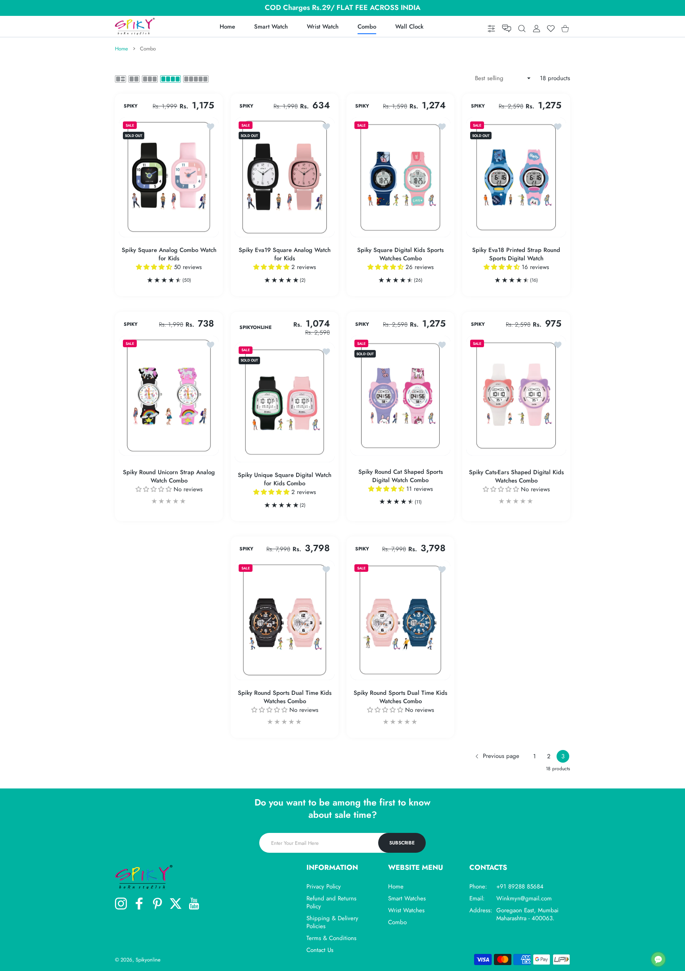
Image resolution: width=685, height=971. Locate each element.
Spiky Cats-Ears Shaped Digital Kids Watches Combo (516, 476)
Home (121, 48)
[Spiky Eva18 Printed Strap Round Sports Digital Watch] (516, 177)
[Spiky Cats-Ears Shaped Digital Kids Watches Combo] (516, 396)
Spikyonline (148, 959)
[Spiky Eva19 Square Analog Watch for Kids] (285, 177)
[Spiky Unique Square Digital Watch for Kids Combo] (285, 402)
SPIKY (131, 106)
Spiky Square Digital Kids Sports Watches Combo (400, 254)
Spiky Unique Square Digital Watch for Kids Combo (284, 479)
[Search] (522, 28)
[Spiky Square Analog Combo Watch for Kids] (169, 177)
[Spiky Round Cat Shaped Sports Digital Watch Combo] (400, 396)
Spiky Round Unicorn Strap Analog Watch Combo (169, 476)
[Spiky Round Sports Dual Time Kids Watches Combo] (285, 620)
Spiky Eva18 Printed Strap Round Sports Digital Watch (516, 254)
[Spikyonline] (135, 26)
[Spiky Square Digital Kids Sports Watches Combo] (400, 177)
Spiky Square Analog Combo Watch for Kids (169, 254)
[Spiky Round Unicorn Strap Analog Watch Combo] (169, 396)
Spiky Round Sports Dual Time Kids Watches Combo (284, 697)
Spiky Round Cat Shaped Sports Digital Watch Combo (400, 476)
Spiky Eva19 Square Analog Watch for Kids (285, 254)
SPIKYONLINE (255, 327)
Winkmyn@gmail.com (524, 898)
